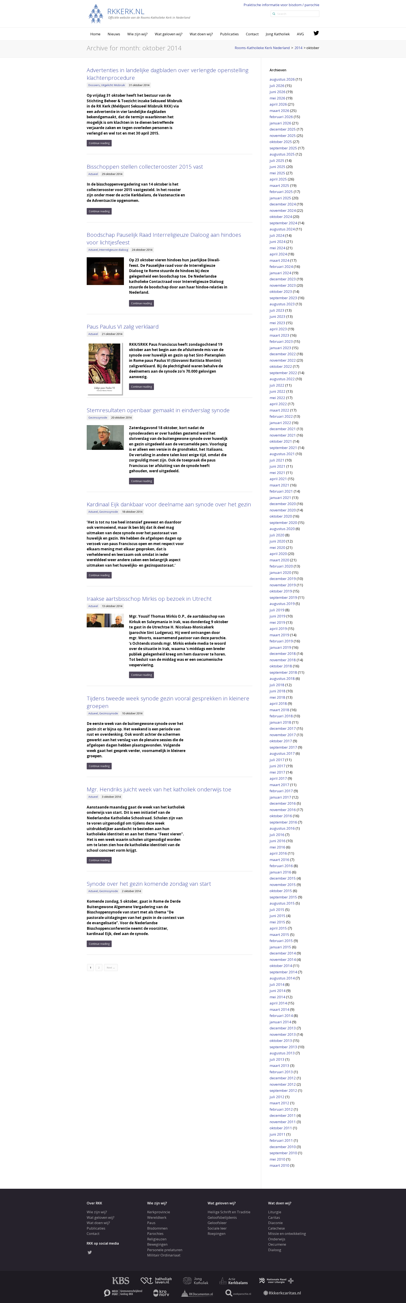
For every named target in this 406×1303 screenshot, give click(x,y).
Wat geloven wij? (168, 34)
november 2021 (283, 435)
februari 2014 (281, 1015)
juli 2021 (277, 460)
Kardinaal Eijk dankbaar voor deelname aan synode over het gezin (169, 504)
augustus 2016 (282, 828)
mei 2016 (277, 847)
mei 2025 (277, 173)
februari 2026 (281, 116)
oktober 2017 (281, 740)
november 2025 (283, 135)
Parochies (155, 1233)
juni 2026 (277, 91)
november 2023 (283, 285)
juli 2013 (277, 1059)
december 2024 (283, 204)
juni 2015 (277, 915)
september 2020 (283, 522)
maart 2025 (279, 185)
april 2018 (278, 703)
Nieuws (114, 34)
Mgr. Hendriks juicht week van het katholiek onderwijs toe (159, 789)
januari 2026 (280, 123)
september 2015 (283, 897)
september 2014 (283, 972)
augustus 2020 (282, 528)
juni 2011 (277, 1134)
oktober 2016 (281, 815)
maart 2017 (279, 784)
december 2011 (283, 1115)
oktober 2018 (281, 666)
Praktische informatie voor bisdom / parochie (281, 4)
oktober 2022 (281, 366)
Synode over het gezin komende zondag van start (149, 883)
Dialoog (274, 1249)
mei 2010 (277, 1159)
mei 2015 (277, 922)
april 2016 (278, 853)
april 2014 (278, 1003)
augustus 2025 (282, 154)
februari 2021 (281, 491)
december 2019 (283, 578)
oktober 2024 (281, 216)
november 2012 (283, 1084)
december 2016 (283, 803)
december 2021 (283, 428)
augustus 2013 (282, 1053)
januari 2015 (280, 947)
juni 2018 (277, 691)
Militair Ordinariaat (163, 1255)
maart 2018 (279, 709)
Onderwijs (276, 1239)
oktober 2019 (281, 591)
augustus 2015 (282, 903)
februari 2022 (281, 416)
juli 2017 (277, 759)
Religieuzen (156, 1239)
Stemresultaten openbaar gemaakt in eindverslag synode (158, 410)
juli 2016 (277, 834)
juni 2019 (277, 616)
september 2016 (283, 822)
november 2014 (283, 959)
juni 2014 (277, 990)
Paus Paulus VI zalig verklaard (123, 326)
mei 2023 (277, 322)
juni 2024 (277, 241)
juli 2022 (277, 385)
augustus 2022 (282, 378)
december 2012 (283, 1078)
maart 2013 (279, 1065)
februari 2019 (281, 641)
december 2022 (283, 353)
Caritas (274, 1217)
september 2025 (283, 148)
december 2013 (283, 1028)
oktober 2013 (281, 1040)
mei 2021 (277, 472)
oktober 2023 (281, 291)
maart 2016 (279, 859)
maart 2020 (279, 560)
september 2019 (283, 597)
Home (95, 34)
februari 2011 (281, 1140)
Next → (111, 967)
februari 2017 (281, 790)
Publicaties (229, 34)
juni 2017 (277, 765)
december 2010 (283, 1146)
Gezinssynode (97, 417)
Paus (151, 1222)
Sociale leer (217, 1228)
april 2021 (278, 478)
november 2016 (283, 809)
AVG (300, 34)
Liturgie (274, 1211)
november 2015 (283, 884)
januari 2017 (280, 797)
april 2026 (278, 104)
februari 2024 (281, 266)
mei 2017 (277, 772)
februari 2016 (281, 865)
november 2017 (283, 734)
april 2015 (278, 928)
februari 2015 (281, 940)
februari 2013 (281, 1071)
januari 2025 (280, 198)
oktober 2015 (281, 890)
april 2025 (278, 179)
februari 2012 (281, 1109)
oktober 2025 (281, 141)
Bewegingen (157, 1244)
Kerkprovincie (158, 1211)
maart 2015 (279, 934)
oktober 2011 (281, 1127)
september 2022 (283, 372)
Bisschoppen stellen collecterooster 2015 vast (145, 166)
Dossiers (94, 85)
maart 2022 (279, 410)
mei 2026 (277, 98)
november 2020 (283, 510)
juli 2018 (277, 684)
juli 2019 (277, 609)
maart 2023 (279, 335)
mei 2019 (277, 622)
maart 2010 (279, 1165)
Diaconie (275, 1222)
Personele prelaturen (164, 1249)
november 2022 (283, 360)
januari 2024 (280, 272)
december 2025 (283, 129)
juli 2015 (277, 909)
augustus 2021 (282, 453)
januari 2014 (280, 1021)
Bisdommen (157, 1228)
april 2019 (278, 628)
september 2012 (283, 1090)
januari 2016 (280, 872)
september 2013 (283, 1046)
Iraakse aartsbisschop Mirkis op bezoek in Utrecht (149, 598)
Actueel (93, 174)
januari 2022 (280, 422)
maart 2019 (279, 634)
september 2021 (283, 447)
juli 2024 (277, 235)
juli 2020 (277, 535)
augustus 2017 (282, 753)
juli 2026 (277, 85)
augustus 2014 (282, 978)
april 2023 (278, 328)
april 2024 (278, 254)
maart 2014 (279, 1009)
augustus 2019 (282, 603)
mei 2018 (277, 697)
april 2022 (278, 403)
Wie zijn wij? (137, 34)
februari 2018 (281, 715)
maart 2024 (279, 260)
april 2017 (278, 778)
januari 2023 (280, 347)
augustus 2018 (282, 678)
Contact (252, 34)
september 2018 (283, 672)
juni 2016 (277, 840)
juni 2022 (277, 391)
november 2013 (283, 1034)
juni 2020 (277, 541)
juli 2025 (277, 160)
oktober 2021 (281, 441)
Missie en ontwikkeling (287, 1233)
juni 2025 (277, 166)
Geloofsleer (217, 1222)
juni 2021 (277, 466)
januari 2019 (280, 647)
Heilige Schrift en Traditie (229, 1211)
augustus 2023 (282, 304)
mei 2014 (277, 996)
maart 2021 (279, 485)
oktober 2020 (281, 516)
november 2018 (283, 659)
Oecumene (277, 1244)
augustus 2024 (282, 229)
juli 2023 (277, 310)
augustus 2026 (282, 79)
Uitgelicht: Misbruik (113, 85)
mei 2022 (277, 397)
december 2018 (283, 653)
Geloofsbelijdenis (222, 1217)
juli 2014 (277, 984)
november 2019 (283, 585)
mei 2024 (277, 247)
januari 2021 (280, 497)
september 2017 (283, 747)
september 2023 (283, 297)
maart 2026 (279, 110)
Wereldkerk (156, 1217)
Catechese (276, 1228)
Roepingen (216, 1233)
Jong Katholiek (278, 34)
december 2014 (283, 953)
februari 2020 (281, 566)
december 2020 (283, 503)
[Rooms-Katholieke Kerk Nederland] (139, 13)
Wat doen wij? (201, 34)
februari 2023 (281, 341)
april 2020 (278, 553)
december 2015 (283, 878)
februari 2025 (281, 191)
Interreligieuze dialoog (113, 250)
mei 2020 (277, 547)
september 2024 (283, 222)
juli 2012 (277, 1096)
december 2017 (283, 728)
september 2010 (283, 1152)
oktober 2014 (281, 965)
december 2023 (283, 279)
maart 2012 (279, 1103)
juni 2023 (277, 316)
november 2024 (283, 210)
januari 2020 (280, 572)
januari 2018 (280, 722)
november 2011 (283, 1121)
